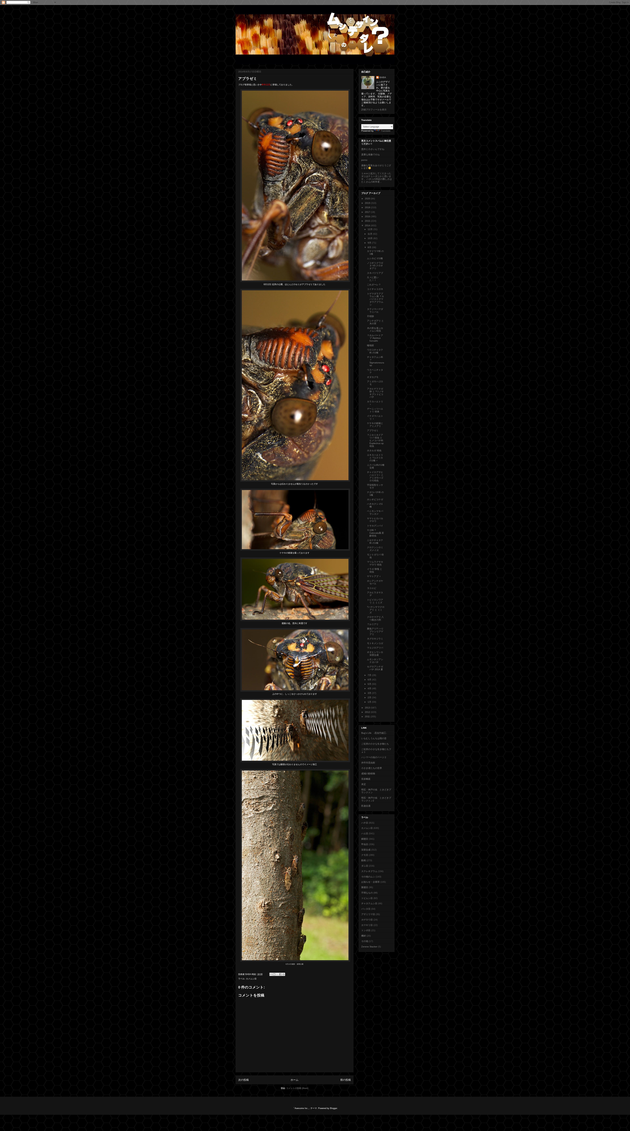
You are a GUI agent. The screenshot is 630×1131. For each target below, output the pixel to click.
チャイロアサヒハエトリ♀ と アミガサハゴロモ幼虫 (375, 476)
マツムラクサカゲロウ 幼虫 (375, 563)
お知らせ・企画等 (370, 882)
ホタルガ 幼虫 (374, 450)
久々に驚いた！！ (372, 278)
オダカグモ (372, 377)
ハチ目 (364, 822)
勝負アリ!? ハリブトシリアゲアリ (375, 631)
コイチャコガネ (375, 289)
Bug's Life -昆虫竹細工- (374, 733)
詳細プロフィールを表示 (374, 109)
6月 (370, 679)
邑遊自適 (365, 806)
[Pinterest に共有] (283, 974)
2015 (368, 221)
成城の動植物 (368, 773)
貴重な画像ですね (370, 154)
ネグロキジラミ (375, 638)
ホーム (294, 1079)
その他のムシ (368, 876)
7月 (370, 675)
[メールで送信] (271, 974)
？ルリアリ (372, 624)
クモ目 (364, 855)
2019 (368, 203)
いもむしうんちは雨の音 (374, 738)
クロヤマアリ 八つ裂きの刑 (375, 618)
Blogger (333, 1108)
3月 (370, 693)
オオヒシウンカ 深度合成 (375, 653)
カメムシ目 (251, 978)
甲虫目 (364, 844)
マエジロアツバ (375, 647)
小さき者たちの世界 (371, 768)
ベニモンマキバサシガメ (375, 512)
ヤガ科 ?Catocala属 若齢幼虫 (375, 533)
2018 (368, 207)
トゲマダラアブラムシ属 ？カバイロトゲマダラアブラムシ (375, 299)
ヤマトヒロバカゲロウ (375, 520)
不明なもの (367, 892)
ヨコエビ (371, 588)
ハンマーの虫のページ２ (374, 757)
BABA (382, 77)
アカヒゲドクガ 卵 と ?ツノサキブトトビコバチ (375, 392)
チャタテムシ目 (369, 903)
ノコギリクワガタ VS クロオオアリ (375, 266)
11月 (370, 234)
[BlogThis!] (274, 974)
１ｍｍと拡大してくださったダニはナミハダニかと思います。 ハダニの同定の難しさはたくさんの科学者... (376, 177)
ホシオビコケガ (375, 499)
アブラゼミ (372, 430)
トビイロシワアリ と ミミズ (375, 601)
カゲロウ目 (367, 919)
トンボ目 (365, 930)
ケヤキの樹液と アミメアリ (375, 424)
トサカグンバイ (375, 525)
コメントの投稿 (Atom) (297, 1088)
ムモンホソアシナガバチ (375, 660)
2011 (367, 716)
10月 (370, 238)
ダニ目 (364, 865)
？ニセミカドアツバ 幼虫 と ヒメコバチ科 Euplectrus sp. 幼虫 (375, 440)
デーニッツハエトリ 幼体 (375, 410)
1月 (370, 702)
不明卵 (370, 316)
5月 (370, 684)
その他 (364, 941)
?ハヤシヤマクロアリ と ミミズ (375, 610)
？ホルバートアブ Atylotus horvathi (375, 338)
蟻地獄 (370, 345)
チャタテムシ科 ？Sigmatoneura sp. (375, 361)
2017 (368, 212)
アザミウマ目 (368, 914)
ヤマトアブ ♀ (374, 576)
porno (364, 160)
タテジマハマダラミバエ (375, 310)
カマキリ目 (367, 925)
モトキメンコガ (375, 643)
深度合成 (365, 849)
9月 (370, 242)
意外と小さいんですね (372, 149)
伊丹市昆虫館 (368, 762)
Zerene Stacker (369, 946)
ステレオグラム (369, 871)
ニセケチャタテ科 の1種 (375, 541)
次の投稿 (243, 1079)
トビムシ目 (367, 898)
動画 (363, 860)
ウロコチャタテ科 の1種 (375, 351)
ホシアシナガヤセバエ (375, 582)
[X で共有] (277, 974)
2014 (368, 225)
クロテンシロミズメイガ (375, 548)
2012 (368, 712)
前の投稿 (345, 1079)
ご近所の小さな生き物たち (375, 743)
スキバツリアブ (375, 273)
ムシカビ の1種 (375, 258)
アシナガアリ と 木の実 (375, 322)
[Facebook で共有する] (280, 974)
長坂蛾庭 (365, 779)
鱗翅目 (364, 839)
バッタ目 (365, 908)
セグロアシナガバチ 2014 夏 (375, 668)
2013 (368, 707)
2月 (370, 697)
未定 (363, 784)
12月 (370, 229)
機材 (363, 935)
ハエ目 (364, 833)
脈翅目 (364, 887)
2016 (368, 216)
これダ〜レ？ (374, 284)
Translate (385, 130)
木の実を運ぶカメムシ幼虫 (375, 329)
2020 (368, 198)
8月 (370, 247)
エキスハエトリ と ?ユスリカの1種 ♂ (375, 458)
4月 (370, 688)
